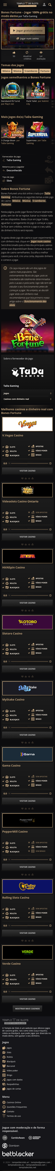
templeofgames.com (40, 1162)
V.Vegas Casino (12, 435)
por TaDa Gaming (27, 16)
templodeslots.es (16, 1164)
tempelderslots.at (20, 1162)
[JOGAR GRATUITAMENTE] (12, 90)
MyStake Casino (13, 699)
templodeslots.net (27, 1167)
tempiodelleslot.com (35, 1164)
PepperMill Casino (15, 831)
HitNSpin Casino (13, 567)
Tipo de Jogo (8, 177)
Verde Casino (11, 964)
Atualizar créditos (27, 57)
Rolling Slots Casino (15, 897)
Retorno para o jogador (13, 167)
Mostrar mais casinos (27, 1008)
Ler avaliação (41, 57)
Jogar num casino (41, 241)
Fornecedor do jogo (11, 156)
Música (17, 71)
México (6, 71)
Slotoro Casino (12, 633)
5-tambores (31, 71)
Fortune (45, 71)
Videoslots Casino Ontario (20, 501)
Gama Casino (11, 765)
